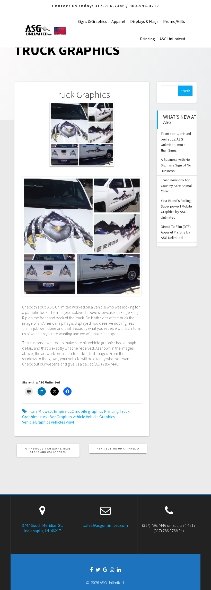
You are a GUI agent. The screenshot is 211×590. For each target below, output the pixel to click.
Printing (147, 38)
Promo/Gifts (174, 21)
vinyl (70, 422)
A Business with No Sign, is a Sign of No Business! (176, 165)
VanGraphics (61, 416)
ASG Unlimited (172, 38)
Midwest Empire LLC (56, 411)
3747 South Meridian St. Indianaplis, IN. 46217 (42, 528)
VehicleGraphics (36, 422)
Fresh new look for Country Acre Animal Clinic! (176, 185)
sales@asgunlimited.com (105, 525)
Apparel (118, 21)
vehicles (58, 422)
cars (34, 411)
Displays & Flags (144, 21)
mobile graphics (89, 411)
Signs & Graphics (92, 21)
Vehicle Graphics (100, 416)
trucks (43, 416)
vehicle (79, 416)
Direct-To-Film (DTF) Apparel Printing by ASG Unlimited (176, 232)
